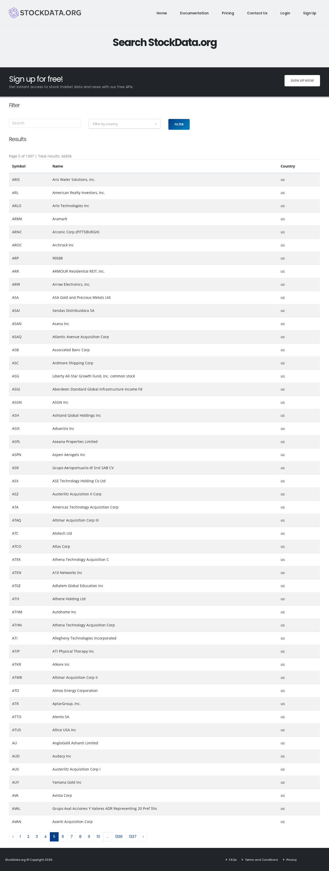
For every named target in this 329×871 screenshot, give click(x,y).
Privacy (291, 860)
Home (162, 13)
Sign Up (309, 13)
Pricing (228, 13)
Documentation (194, 13)
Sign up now (302, 80)
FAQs (232, 860)
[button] (125, 124)
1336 (119, 836)
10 (98, 836)
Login (285, 13)
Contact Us (257, 13)
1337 (132, 836)
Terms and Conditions (261, 860)
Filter (179, 124)
